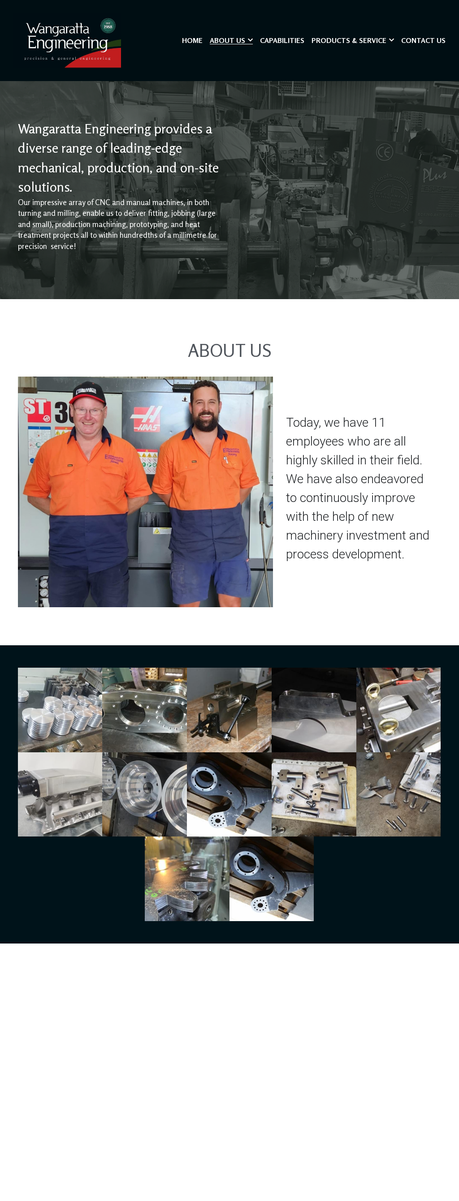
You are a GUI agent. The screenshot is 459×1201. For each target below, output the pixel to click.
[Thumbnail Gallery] (60, 710)
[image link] (67, 39)
